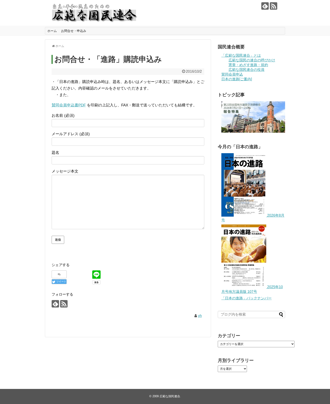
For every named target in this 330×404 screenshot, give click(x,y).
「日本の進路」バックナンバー (246, 298)
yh (200, 316)
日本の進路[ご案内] (236, 79)
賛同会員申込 (232, 74)
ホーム (52, 31)
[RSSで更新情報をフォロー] (273, 6)
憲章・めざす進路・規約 (248, 65)
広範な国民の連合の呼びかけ (252, 60)
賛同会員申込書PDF (69, 105)
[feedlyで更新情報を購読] (265, 6)
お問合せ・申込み (73, 31)
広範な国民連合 (170, 396)
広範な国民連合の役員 (246, 70)
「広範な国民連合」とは (241, 55)
